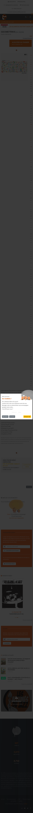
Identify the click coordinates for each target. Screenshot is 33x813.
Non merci (5, 416)
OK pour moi (27, 416)
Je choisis (12, 416)
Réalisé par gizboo (16, 412)
